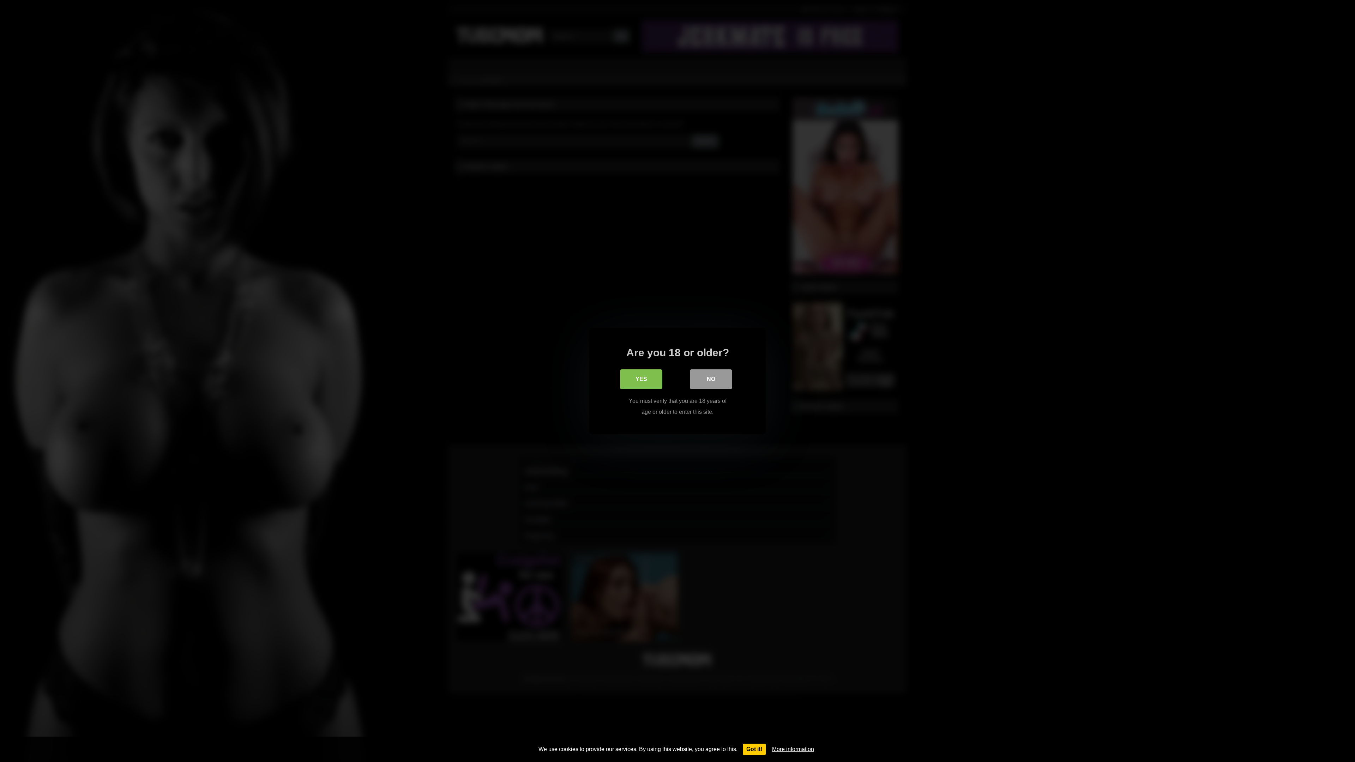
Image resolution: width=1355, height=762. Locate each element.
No (711, 379)
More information (793, 749)
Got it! (754, 749)
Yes (641, 379)
